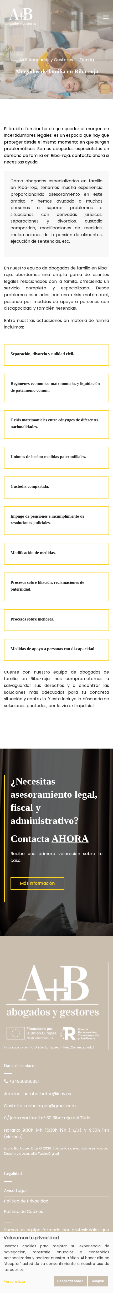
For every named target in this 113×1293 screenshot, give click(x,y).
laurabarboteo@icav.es (46, 1094)
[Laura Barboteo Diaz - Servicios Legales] (30, 17)
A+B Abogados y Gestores (46, 60)
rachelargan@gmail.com (50, 1106)
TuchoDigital (48, 1153)
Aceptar (98, 1281)
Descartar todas (70, 1281)
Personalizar (14, 1281)
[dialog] (56, 1262)
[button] (106, 16)
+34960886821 (24, 1081)
